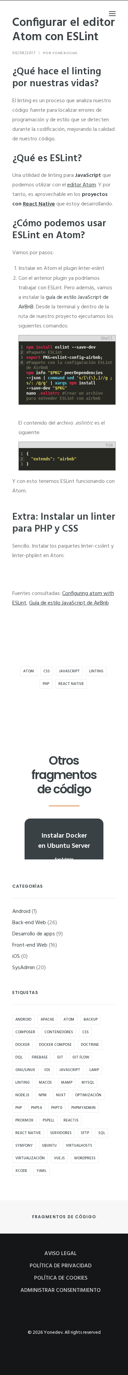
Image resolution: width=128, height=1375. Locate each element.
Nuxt (61, 1095)
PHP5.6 (36, 1108)
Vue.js (59, 1158)
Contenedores (58, 1032)
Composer (25, 1032)
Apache (47, 1020)
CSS (46, 671)
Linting (96, 671)
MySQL (88, 1083)
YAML (41, 1171)
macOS (45, 1083)
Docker (22, 1045)
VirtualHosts (79, 1146)
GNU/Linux (25, 1070)
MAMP (66, 1083)
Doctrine (90, 1045)
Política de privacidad (60, 1266)
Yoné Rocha (64, 53)
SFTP (85, 1133)
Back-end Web (29, 922)
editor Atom (81, 185)
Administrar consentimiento (60, 1290)
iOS (16, 956)
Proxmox (24, 1120)
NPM (43, 1095)
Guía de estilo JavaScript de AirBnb (69, 603)
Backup (91, 1020)
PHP (46, 684)
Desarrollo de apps (33, 934)
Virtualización (30, 1158)
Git (60, 1057)
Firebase (40, 1057)
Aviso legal (60, 1253)
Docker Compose (55, 1045)
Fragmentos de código (64, 1217)
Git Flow (80, 1057)
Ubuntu (49, 1146)
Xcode (21, 1171)
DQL (19, 1057)
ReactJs (71, 1120)
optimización (88, 1095)
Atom (28, 671)
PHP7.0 (56, 1108)
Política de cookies (60, 1278)
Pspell (48, 1120)
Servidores (61, 1133)
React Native (39, 204)
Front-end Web (29, 945)
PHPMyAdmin (83, 1108)
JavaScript (69, 671)
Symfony (24, 1146)
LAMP (94, 1070)
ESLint (63, 159)
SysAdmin (23, 967)
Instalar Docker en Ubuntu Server (64, 841)
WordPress (85, 1158)
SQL (101, 1133)
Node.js (22, 1095)
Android (21, 911)
